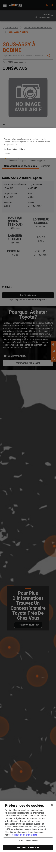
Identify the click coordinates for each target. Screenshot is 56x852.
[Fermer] (52, 805)
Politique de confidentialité (24, 835)
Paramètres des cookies (28, 840)
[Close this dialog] (49, 132)
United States (19, 149)
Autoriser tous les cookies (28, 847)
